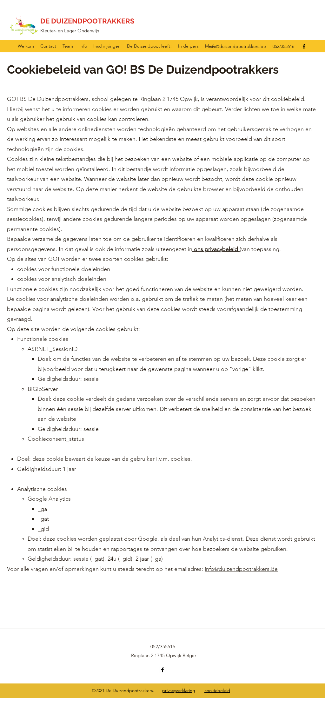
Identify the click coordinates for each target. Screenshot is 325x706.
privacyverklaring (178, 690)
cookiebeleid (217, 690)
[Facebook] (304, 46)
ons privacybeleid (216, 249)
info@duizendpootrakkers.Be (241, 568)
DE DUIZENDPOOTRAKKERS (87, 21)
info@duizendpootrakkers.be (237, 46)
